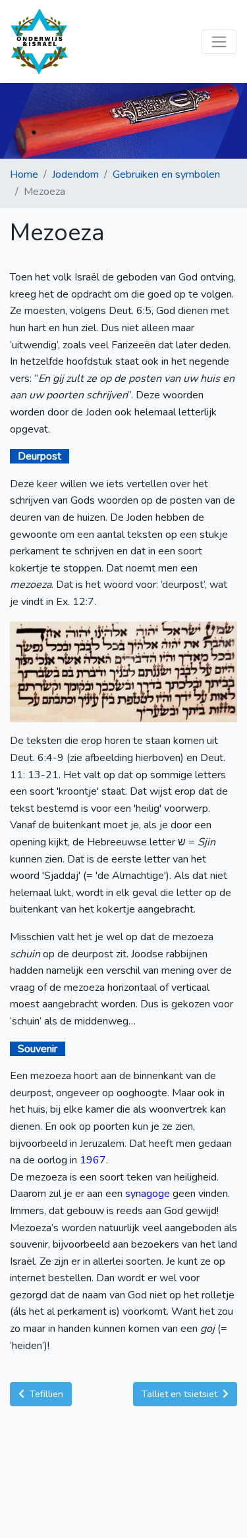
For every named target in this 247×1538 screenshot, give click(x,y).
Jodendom (75, 174)
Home (24, 174)
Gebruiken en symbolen (166, 174)
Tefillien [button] (45, 1393)
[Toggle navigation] (219, 42)
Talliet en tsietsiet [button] (181, 1393)
